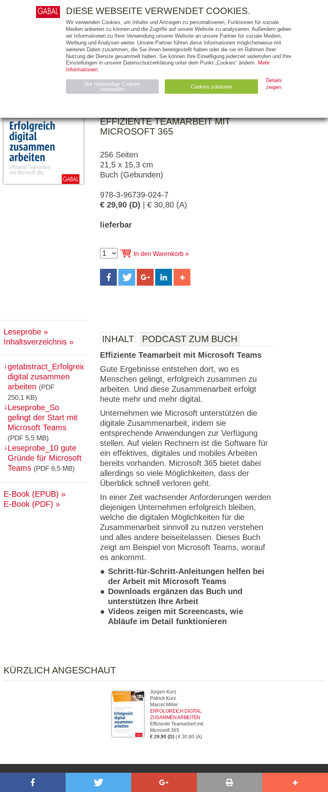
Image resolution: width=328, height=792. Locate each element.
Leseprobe (22, 331)
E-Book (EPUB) (31, 494)
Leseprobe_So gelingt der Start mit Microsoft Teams (43, 417)
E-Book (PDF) (28, 504)
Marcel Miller (164, 704)
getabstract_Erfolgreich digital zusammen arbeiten (49, 376)
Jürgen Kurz (163, 692)
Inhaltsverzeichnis (35, 341)
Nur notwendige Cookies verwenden (112, 86)
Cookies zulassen (211, 87)
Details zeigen (274, 83)
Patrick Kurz (163, 698)
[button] (108, 277)
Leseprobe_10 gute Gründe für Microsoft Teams (45, 457)
